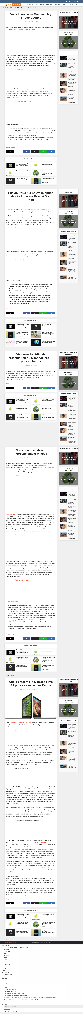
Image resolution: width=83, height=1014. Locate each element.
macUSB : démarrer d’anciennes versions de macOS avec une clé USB (22, 180)
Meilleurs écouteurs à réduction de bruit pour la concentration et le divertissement (72, 77)
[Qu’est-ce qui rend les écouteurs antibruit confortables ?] (64, 83)
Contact (71, 4)
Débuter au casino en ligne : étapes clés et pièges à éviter (72, 58)
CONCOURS (7, 951)
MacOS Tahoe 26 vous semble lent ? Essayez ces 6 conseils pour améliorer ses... (48, 333)
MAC (5, 960)
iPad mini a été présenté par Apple (21, 722)
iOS (5, 953)
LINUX (36, 4)
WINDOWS (7, 962)
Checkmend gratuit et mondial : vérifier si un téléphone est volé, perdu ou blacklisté (30, 997)
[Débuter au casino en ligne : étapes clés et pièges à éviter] (64, 58)
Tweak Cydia (8, 974)
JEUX (5, 983)
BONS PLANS (8, 949)
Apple (8, 147)
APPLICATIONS (8, 981)
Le (10, 514)
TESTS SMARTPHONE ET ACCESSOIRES (16, 947)
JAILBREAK (49, 4)
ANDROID (7, 964)
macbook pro (15, 899)
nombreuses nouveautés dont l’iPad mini (23, 29)
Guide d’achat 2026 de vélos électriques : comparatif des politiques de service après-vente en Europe (72, 67)
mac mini (14, 147)
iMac (8, 309)
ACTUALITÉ (30, 4)
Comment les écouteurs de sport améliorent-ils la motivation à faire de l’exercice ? (72, 92)
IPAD (5, 958)
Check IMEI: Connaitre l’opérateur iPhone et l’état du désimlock (23, 1000)
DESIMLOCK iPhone (10, 989)
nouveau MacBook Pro (15, 745)
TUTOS (42, 4)
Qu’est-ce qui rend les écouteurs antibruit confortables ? (72, 84)
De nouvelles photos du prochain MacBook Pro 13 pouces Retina (40, 942)
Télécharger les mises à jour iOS (14, 993)
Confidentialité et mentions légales (11, 942)
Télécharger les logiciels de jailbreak (15, 995)
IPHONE (6, 955)
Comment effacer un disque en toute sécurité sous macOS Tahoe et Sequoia (22, 164)
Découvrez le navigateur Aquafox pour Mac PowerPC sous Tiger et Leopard (48, 341)
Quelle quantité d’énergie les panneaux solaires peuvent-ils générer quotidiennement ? (72, 100)
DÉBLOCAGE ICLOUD (10, 991)
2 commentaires (30, 457)
